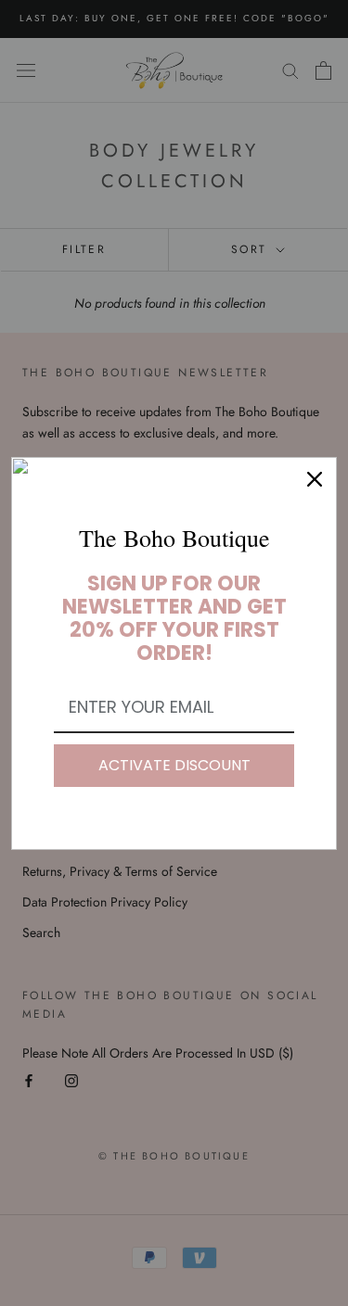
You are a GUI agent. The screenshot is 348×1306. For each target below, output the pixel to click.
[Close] (314, 479)
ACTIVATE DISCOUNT (174, 765)
